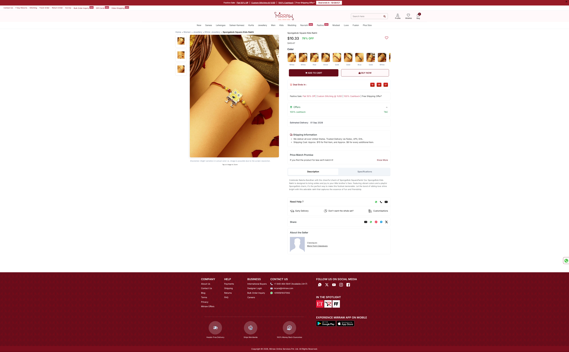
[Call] (381, 202)
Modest (336, 25)
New (199, 25)
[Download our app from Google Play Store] (326, 323)
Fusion (356, 25)
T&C (386, 112)
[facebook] (381, 221)
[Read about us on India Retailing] (328, 303)
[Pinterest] (376, 221)
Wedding (292, 25)
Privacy (204, 302)
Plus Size (367, 25)
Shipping (228, 288)
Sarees (208, 25)
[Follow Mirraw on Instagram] (341, 284)
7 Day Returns (21, 8)
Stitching (33, 8)
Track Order (44, 8)
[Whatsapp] (319, 284)
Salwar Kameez (236, 25)
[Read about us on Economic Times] (320, 303)
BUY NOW (366, 73)
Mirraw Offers (207, 306)
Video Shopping (119, 8)
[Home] (284, 15)
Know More (382, 160)
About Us (205, 284)
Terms (204, 297)
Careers (251, 297)
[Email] (386, 202)
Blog (203, 293)
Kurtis (251, 25)
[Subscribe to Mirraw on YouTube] (334, 284)
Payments (229, 284)
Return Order (57, 8)
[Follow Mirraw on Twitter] (327, 284)
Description (313, 171)
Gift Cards (102, 8)
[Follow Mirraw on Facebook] (348, 284)
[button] (181, 41)
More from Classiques (317, 246)
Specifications (365, 171)
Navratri (306, 25)
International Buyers (257, 284)
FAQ (226, 297)
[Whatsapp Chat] (566, 260)
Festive (322, 25)
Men (273, 25)
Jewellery (262, 25)
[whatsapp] (370, 221)
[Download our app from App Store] (345, 323)
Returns (228, 293)
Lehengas (220, 25)
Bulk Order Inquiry (83, 8)
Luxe (346, 25)
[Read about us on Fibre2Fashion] (336, 303)
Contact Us (8, 8)
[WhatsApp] (376, 202)
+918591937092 (282, 293)
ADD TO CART (314, 73)
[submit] (384, 16)
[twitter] (386, 221)
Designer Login (254, 288)
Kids (281, 25)
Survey (68, 8)
